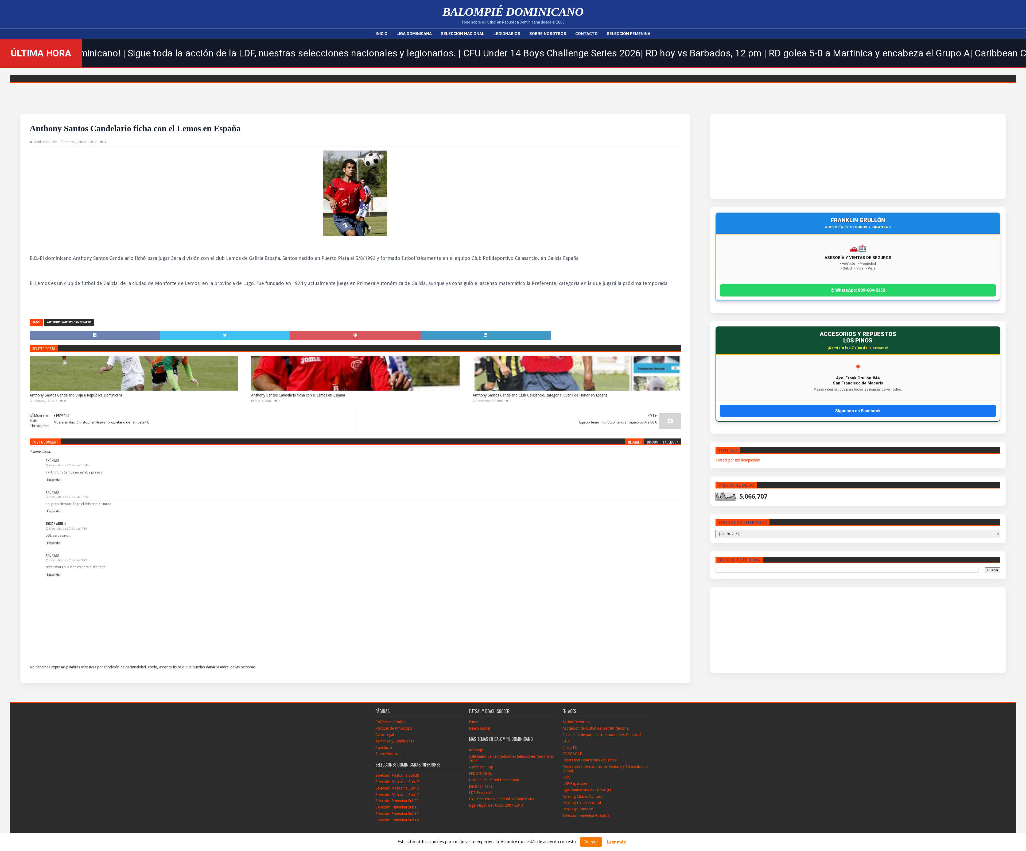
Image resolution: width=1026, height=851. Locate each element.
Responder (53, 479)
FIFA (566, 777)
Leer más (616, 842)
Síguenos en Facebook (858, 410)
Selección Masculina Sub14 (397, 794)
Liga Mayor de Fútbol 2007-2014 (496, 805)
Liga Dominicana (414, 33)
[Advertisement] (814, 156)
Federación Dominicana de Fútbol (589, 760)
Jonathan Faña (480, 786)
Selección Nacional (462, 33)
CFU (565, 741)
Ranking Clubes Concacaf (583, 796)
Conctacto (383, 747)
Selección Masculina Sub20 (397, 775)
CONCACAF (572, 754)
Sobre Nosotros (547, 33)
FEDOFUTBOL (480, 773)
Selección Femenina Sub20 (397, 801)
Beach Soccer (480, 728)
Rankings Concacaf (577, 809)
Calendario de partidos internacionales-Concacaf (601, 735)
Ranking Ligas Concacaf (581, 803)
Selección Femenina (628, 33)
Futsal (474, 722)
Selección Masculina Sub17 (397, 782)
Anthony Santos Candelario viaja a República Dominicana (76, 395)
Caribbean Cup (481, 767)
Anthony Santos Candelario (69, 322)
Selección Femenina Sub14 (397, 820)
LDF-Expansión (481, 793)
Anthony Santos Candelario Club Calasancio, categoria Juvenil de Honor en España (540, 395)
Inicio (381, 33)
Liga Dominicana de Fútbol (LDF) (589, 790)
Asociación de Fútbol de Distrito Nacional (595, 728)
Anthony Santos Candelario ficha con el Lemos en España (298, 395)
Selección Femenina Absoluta (585, 815)
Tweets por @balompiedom (738, 460)
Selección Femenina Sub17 (397, 807)
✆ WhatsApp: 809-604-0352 (858, 290)
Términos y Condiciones (394, 741)
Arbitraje (476, 750)
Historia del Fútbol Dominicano (494, 780)
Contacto (586, 33)
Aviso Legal (384, 735)
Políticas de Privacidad (393, 728)
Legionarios (506, 33)
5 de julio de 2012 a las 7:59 (68, 528)
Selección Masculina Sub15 (397, 788)
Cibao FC (569, 747)
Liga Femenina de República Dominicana (501, 799)
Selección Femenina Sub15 (397, 813)
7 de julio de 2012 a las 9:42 (68, 560)
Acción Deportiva (576, 722)
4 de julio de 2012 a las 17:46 (68, 465)
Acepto (591, 842)
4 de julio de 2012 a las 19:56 (68, 497)
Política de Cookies (390, 722)
